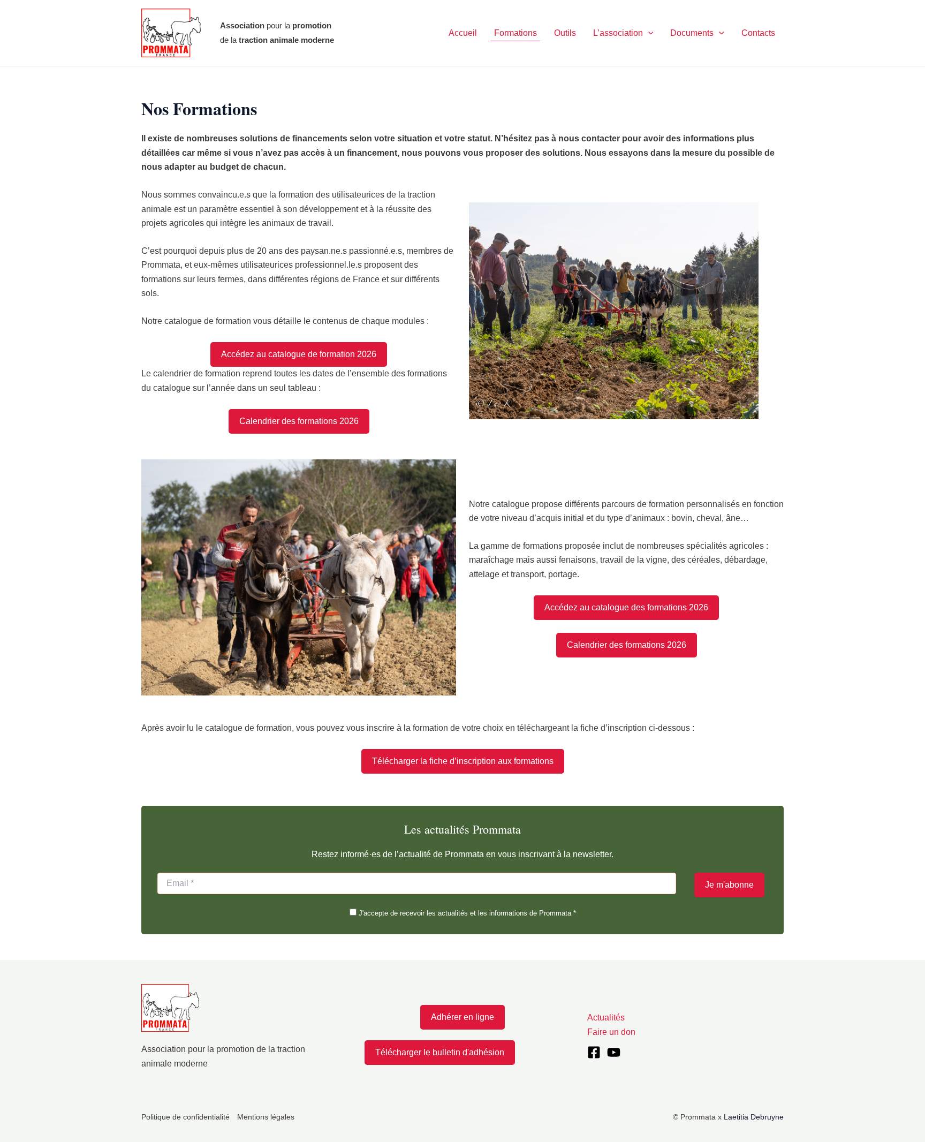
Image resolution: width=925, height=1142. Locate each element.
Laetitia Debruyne (754, 1117)
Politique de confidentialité (185, 1117)
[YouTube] (613, 1052)
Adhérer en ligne (462, 1017)
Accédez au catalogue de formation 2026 (298, 354)
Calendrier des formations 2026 (299, 421)
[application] (648, 33)
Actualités (606, 1017)
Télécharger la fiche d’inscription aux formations (463, 761)
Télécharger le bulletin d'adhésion (439, 1052)
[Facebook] (594, 1052)
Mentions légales (265, 1117)
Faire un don (611, 1032)
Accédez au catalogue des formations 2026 (626, 607)
